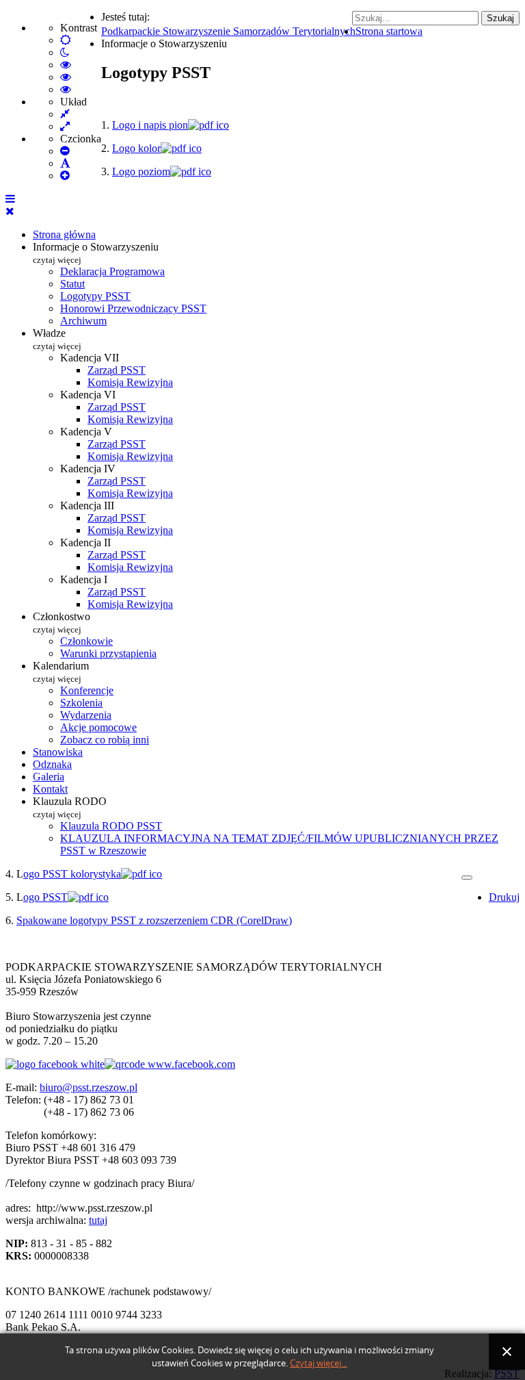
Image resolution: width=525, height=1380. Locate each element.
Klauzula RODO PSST (111, 826)
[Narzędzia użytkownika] (466, 878)
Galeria (48, 776)
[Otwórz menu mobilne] (10, 199)
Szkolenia (81, 702)
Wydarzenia (85, 715)
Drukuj (504, 897)
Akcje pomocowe (98, 727)
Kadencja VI (88, 394)
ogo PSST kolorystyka (72, 874)
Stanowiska (58, 752)
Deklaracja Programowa (112, 271)
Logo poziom (141, 171)
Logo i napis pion (150, 125)
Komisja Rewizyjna (130, 382)
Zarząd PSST (117, 370)
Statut (72, 284)
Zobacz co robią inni (104, 739)
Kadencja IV (88, 468)
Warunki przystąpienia (108, 653)
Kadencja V (86, 431)
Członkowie (86, 641)
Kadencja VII (89, 357)
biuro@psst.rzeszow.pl (88, 1087)
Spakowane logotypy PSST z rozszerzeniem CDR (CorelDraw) (154, 920)
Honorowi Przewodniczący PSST (133, 308)
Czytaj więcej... (318, 1363)
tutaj (98, 1220)
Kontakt (50, 789)
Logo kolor (136, 148)
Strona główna (64, 234)
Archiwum (83, 321)
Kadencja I (83, 579)
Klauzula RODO (70, 807)
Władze (57, 339)
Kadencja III (87, 505)
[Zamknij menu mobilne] (9, 211)
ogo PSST (45, 897)
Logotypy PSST (95, 296)
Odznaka (52, 764)
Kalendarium (61, 672)
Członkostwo (61, 623)
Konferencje (86, 690)
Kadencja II (85, 542)
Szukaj (500, 18)
